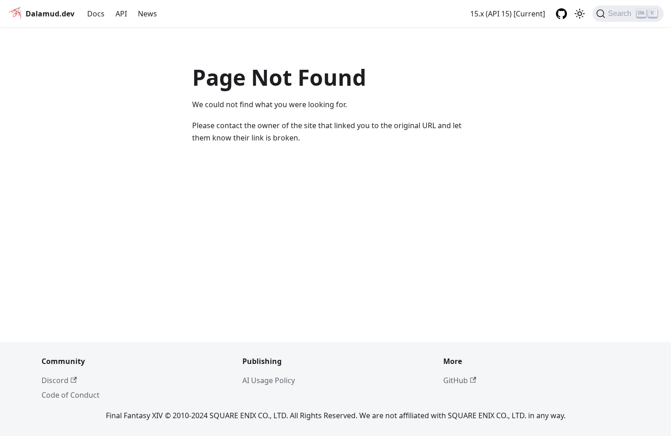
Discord (55, 380)
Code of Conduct (71, 395)
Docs (96, 14)
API (121, 14)
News (147, 14)
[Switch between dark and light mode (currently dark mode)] (579, 13)
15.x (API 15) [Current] (507, 14)
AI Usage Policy (268, 380)
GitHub (455, 380)
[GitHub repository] (561, 13)
